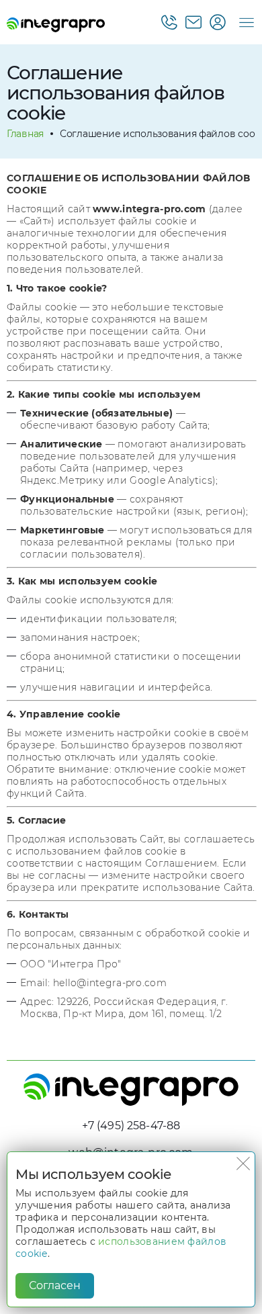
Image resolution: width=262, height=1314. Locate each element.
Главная (25, 134)
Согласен (55, 1285)
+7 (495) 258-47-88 (131, 1125)
